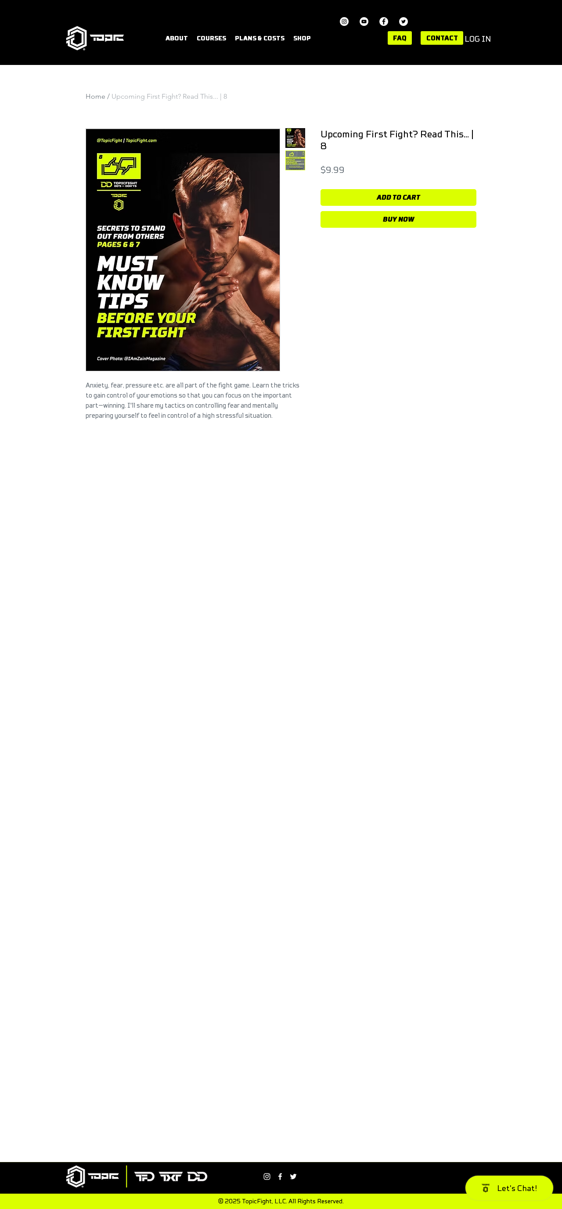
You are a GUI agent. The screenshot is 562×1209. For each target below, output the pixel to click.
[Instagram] (344, 21)
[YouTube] (364, 21)
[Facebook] (383, 21)
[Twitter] (403, 21)
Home (95, 96)
